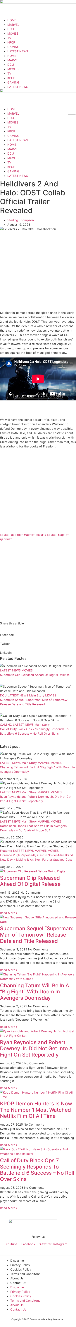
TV (9, 38)
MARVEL (13, 24)
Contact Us (18, 1283)
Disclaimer (17, 1260)
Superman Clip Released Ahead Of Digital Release (35, 675)
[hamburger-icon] (72, 111)
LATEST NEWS (17, 51)
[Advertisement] (38, 271)
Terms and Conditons (25, 1274)
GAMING (13, 47)
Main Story (36, 695)
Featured (6, 851)
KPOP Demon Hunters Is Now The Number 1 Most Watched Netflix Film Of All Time (36, 1109)
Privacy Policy (20, 1265)
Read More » (9, 913)
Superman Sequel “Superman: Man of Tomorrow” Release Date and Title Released (36, 934)
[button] (38, 632)
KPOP (11, 42)
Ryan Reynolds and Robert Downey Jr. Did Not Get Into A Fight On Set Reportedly (36, 1048)
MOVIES (12, 33)
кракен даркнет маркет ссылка (23, 535)
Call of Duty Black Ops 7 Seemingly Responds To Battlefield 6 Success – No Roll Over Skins (37, 1169)
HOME (11, 20)
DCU (10, 29)
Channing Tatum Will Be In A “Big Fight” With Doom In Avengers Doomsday (34, 991)
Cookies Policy (20, 1269)
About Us (16, 1278)
